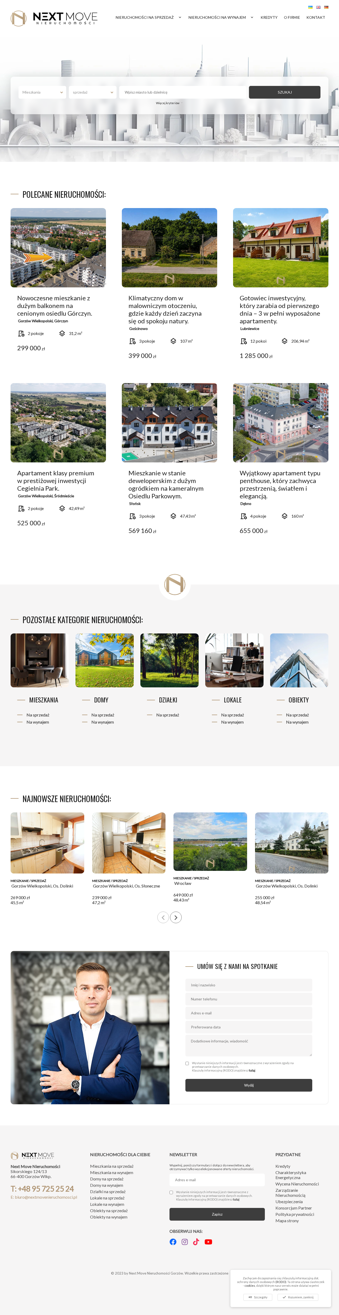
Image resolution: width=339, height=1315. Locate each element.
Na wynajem (37, 721)
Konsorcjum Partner (293, 1207)
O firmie (292, 17)
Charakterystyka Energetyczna (290, 1175)
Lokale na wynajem (107, 1204)
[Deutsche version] (326, 7)
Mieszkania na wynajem (111, 1172)
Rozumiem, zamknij (298, 1297)
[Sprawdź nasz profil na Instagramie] (185, 1242)
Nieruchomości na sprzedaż (145, 17)
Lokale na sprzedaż (107, 1197)
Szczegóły (257, 1297)
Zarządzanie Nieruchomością (290, 1193)
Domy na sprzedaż (106, 1178)
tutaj (252, 1070)
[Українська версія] (310, 7)
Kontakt (315, 17)
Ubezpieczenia (289, 1201)
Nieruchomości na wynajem (217, 17)
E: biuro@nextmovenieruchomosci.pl (44, 1196)
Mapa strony (287, 1220)
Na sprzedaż (37, 714)
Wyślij (249, 1085)
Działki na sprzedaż (108, 1191)
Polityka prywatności (294, 1214)
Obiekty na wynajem (108, 1216)
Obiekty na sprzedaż (109, 1210)
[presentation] (163, 917)
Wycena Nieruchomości (297, 1183)
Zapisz (217, 1214)
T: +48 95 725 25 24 (42, 1188)
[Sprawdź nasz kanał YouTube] (208, 1242)
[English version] (318, 7)
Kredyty (269, 17)
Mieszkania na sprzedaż (111, 1166)
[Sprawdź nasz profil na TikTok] (196, 1242)
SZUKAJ (285, 92)
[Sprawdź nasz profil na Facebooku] (173, 1242)
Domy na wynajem (106, 1185)
